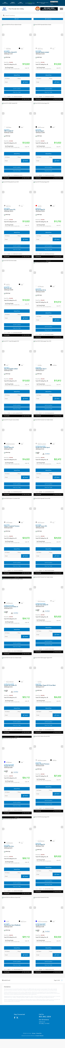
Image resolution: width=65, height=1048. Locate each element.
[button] (30, 34)
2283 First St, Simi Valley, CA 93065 (43, 3)
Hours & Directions (49, 9)
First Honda (6, 99)
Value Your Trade (17, 92)
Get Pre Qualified (17, 88)
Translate (55, 4)
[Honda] (4, 9)
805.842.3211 (12, 3)
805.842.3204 (5, 3)
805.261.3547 (20, 3)
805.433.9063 (27, 99)
